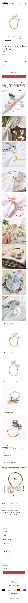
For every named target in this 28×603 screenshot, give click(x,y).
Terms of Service (7, 539)
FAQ (4, 558)
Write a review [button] (13, 514)
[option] (8, 37)
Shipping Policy (6, 551)
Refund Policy (6, 547)
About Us (5, 531)
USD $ (13, 581)
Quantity (3, 64)
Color (3, 58)
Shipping (4, 53)
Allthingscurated (15, 598)
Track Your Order (7, 554)
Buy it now (14, 76)
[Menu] (25, 3)
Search (4, 535)
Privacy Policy (6, 543)
